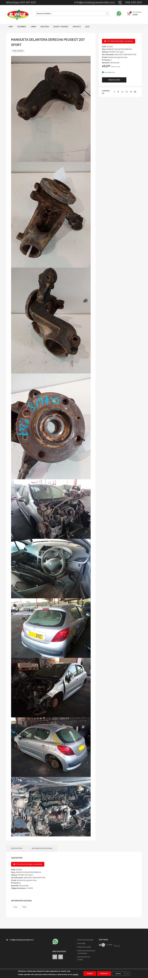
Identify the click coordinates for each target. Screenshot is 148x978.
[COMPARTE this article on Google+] (122, 91)
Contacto (77, 27)
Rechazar (104, 973)
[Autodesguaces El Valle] (16, 14)
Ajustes (118, 973)
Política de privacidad (85, 940)
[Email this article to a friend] (134, 91)
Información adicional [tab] (42, 848)
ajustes (75, 974)
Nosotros (45, 27)
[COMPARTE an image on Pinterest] (126, 91)
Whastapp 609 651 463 (21, 2)
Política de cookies (84, 947)
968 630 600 (133, 2)
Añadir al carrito (114, 80)
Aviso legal (81, 943)
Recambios (21, 27)
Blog (87, 27)
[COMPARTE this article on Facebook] (113, 91)
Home (11, 27)
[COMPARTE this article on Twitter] (118, 91)
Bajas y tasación (61, 27)
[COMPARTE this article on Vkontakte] (130, 91)
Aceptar (90, 973)
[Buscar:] (72, 13)
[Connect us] (54, 957)
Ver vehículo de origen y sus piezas (120, 41)
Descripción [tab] (16, 848)
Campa (33, 27)
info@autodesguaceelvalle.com (94, 2)
